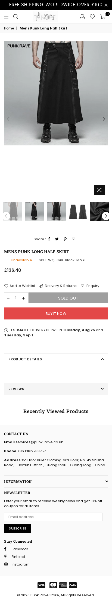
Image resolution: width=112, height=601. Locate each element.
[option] (56, 93)
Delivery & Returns (60, 285)
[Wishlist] (92, 17)
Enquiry (92, 285)
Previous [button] (8, 119)
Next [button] (104, 119)
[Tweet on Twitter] (57, 239)
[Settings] (82, 17)
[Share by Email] (73, 239)
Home (9, 28)
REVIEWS (16, 389)
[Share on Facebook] (49, 239)
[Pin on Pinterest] (65, 239)
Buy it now (56, 313)
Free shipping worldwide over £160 (56, 4)
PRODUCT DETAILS (25, 359)
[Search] (16, 17)
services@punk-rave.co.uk (39, 442)
